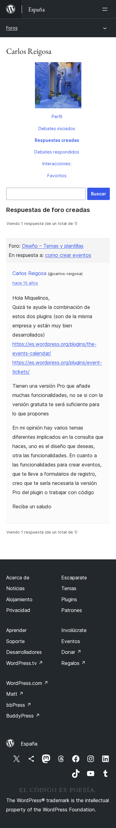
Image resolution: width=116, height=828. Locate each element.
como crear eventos (68, 255)
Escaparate (74, 577)
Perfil (57, 116)
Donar (71, 652)
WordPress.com (27, 683)
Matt (15, 694)
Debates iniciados (56, 128)
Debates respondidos (56, 151)
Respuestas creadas (57, 140)
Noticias (15, 588)
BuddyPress (23, 716)
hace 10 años (25, 283)
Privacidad (18, 610)
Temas (68, 588)
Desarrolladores (24, 652)
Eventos (70, 641)
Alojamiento (19, 599)
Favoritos (57, 175)
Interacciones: (56, 163)
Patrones (71, 610)
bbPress (18, 705)
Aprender (16, 630)
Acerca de (17, 577)
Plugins (69, 599)
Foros (12, 27)
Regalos (73, 663)
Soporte (15, 641)
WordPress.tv (24, 663)
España (29, 744)
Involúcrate (74, 630)
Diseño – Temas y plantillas (53, 246)
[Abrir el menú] (106, 9)
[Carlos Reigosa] (58, 86)
